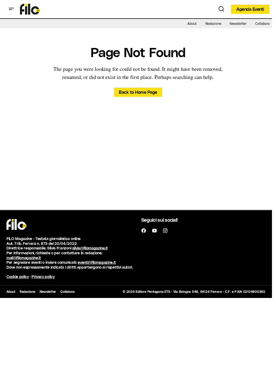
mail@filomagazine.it (23, 257)
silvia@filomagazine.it (90, 248)
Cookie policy (17, 276)
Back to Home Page (138, 92)
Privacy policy (43, 276)
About (191, 23)
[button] (11, 9)
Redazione (213, 23)
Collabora (262, 23)
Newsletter (238, 23)
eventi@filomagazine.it (97, 262)
